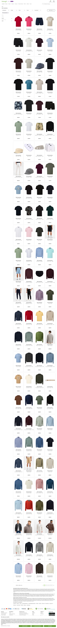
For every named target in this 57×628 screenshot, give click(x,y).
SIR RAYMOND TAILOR (32, 603)
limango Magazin (3, 614)
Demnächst (42, 613)
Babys (33, 613)
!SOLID (40, 603)
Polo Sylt (43, 603)
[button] (54, 1)
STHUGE (14, 603)
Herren (3, 18)
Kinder (33, 614)
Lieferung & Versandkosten (23, 612)
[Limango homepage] (4, 1)
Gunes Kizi (51, 603)
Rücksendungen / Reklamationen (23, 613)
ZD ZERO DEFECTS (25, 603)
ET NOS (37, 603)
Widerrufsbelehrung (12, 613)
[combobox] (48, 3)
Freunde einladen (3, 613)
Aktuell (42, 612)
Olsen (20, 603)
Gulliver (18, 603)
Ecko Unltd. (47, 603)
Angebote (33, 612)
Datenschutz (11, 614)
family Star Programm (4, 612)
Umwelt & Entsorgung (22, 614)
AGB (10, 612)
